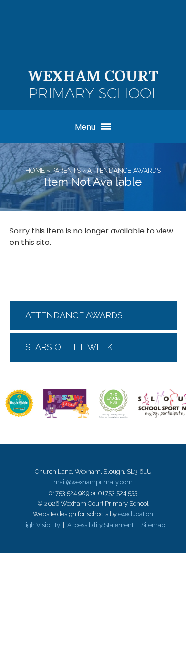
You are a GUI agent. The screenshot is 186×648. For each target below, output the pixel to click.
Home (35, 170)
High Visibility (40, 524)
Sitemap (153, 524)
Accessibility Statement (100, 524)
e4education (135, 513)
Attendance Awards (124, 170)
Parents (66, 170)
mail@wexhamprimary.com (93, 482)
